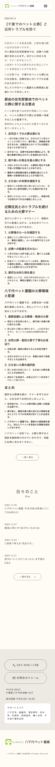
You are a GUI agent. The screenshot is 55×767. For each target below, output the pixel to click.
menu (45, 6)
